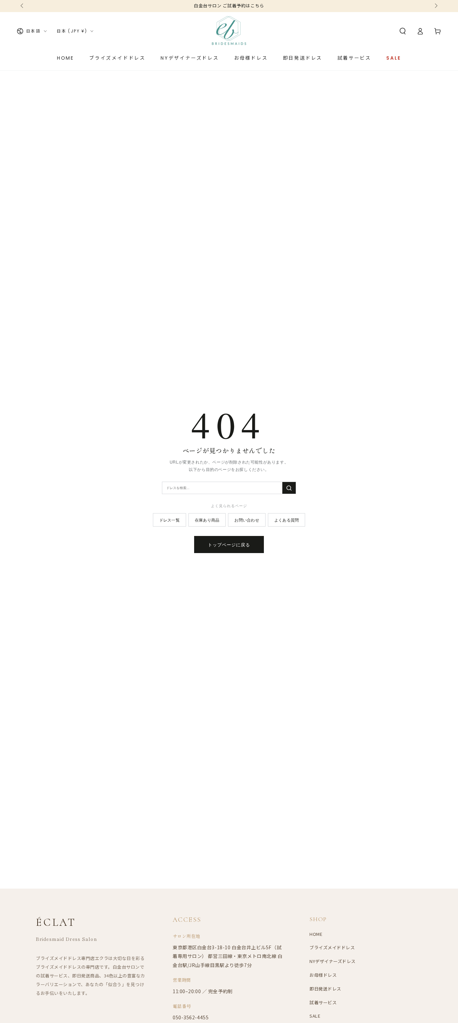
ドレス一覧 (169, 520)
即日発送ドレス (325, 988)
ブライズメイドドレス (332, 947)
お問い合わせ (246, 520)
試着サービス (323, 1002)
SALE (314, 1016)
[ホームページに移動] (229, 31)
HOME (315, 934)
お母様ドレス (323, 975)
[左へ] (22, 6)
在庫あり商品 (207, 520)
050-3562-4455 (191, 1017)
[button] (402, 31)
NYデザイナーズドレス (332, 961)
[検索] (289, 488)
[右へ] (435, 6)
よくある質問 (286, 520)
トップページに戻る (229, 544)
